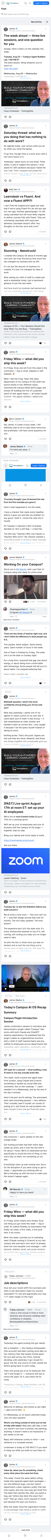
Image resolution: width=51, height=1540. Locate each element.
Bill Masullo (21, 569)
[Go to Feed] (9, 1536)
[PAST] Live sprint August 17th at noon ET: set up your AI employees (24, 808)
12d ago (11, 1466)
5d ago (11, 903)
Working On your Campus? (23, 564)
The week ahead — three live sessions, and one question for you (24, 40)
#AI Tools (8, 996)
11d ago (11, 1403)
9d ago (11, 1207)
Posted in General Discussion (25, 31)
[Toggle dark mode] (26, 3)
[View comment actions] (45, 446)
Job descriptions (16, 1283)
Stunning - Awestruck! (20, 251)
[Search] (30, 3)
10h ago (11, 31)
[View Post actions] (45, 28)
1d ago (11, 128)
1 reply (44, 616)
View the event (11, 68)
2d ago (11, 191)
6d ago (11, 798)
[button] (37, 22)
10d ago (11, 1133)
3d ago (11, 421)
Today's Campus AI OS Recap (25, 1007)
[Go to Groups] (25, 1536)
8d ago (11, 1066)
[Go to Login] (42, 1536)
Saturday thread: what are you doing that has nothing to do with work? (25, 137)
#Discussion (20, 996)
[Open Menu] (3, 3)
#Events (8, 692)
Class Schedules (11, 460)
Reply (12, 453)
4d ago (11, 559)
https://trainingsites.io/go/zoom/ (19, 840)
